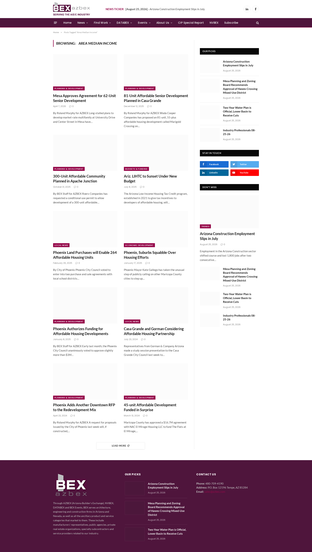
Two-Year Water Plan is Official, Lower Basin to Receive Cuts (237, 111)
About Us (162, 23)
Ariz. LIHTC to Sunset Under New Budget (150, 178)
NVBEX (214, 23)
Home (67, 23)
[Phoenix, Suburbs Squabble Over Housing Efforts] (156, 229)
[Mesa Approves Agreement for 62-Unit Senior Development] (85, 72)
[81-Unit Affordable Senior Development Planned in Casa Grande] (156, 72)
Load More (119, 445)
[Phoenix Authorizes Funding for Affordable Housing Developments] (85, 305)
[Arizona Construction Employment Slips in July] (210, 66)
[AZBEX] (71, 9)
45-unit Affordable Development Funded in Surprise (150, 407)
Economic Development (139, 245)
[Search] (257, 23)
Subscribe (231, 23)
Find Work (101, 23)
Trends (205, 226)
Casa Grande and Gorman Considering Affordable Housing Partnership (154, 331)
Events (143, 23)
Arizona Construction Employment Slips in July (165, 9)
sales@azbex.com (214, 491)
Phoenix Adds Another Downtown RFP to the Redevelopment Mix (84, 407)
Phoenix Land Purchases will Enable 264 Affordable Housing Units (85, 254)
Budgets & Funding (136, 168)
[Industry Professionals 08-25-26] (210, 135)
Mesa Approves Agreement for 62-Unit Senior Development (84, 98)
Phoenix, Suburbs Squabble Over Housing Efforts (150, 254)
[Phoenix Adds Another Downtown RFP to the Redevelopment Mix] (85, 381)
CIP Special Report (191, 23)
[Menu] (55, 22)
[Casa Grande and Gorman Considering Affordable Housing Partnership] (156, 305)
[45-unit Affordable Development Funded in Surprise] (156, 381)
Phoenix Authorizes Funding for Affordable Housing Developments (80, 331)
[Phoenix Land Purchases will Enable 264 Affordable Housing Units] (85, 229)
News (81, 23)
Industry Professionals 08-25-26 (239, 132)
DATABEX (123, 23)
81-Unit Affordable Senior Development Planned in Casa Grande (156, 98)
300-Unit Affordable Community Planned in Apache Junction (79, 178)
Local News (61, 245)
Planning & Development (69, 88)
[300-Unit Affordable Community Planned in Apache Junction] (85, 153)
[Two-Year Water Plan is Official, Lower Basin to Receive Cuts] (210, 112)
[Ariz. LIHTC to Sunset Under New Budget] (156, 153)
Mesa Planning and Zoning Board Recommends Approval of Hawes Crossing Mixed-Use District (240, 86)
